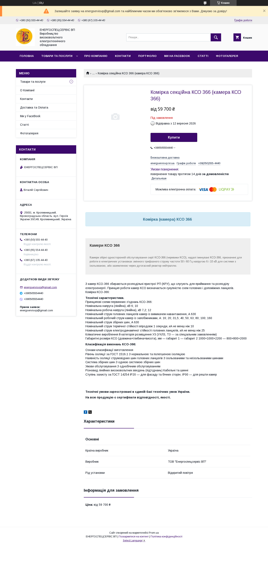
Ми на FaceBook (177, 56)
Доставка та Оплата (34, 107)
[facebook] (85, 412)
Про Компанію (95, 56)
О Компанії (27, 90)
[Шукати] (216, 37)
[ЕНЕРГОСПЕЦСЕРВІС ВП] (25, 45)
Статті (203, 56)
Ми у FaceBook (30, 116)
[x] (90, 412)
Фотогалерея (227, 56)
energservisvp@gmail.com (40, 287)
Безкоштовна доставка (165, 157)
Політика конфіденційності (166, 536)
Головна (27, 56)
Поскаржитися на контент (134, 536)
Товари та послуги (56, 56)
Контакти (123, 56)
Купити (174, 137)
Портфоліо (147, 56)
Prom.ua (154, 532)
